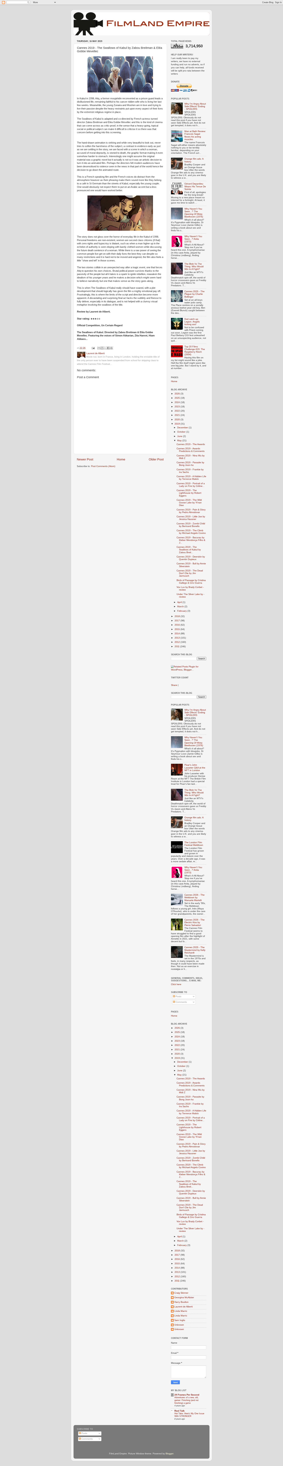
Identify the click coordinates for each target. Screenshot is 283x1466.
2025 (177, 398)
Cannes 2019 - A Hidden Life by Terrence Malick (191, 477)
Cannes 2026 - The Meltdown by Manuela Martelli (194, 897)
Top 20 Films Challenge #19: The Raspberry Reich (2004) (194, 350)
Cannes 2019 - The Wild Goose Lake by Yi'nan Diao (189, 502)
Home (121, 459)
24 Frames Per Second (186, 1395)
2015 (177, 629)
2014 (177, 633)
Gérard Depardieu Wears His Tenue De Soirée (195, 186)
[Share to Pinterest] (111, 348)
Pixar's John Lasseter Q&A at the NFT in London (194, 767)
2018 (177, 616)
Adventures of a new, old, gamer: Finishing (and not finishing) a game (186, 1400)
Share (174, 685)
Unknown (179, 1325)
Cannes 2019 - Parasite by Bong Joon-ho (190, 463)
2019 (177, 424)
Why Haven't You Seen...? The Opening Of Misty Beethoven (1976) (193, 213)
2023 (177, 406)
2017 (177, 620)
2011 (177, 646)
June (180, 436)
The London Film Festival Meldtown (193, 843)
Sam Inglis (179, 1320)
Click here (176, 984)
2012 (177, 642)
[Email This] (99, 348)
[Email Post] (93, 348)
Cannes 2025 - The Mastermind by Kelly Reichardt (194, 950)
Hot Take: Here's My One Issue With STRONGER (189, 1414)
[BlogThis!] (102, 348)
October (181, 432)
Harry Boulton (181, 1302)
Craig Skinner (181, 1293)
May (179, 440)
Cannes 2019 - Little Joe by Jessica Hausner (191, 517)
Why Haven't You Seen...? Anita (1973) (193, 239)
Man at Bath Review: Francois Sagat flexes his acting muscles (195, 135)
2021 (177, 415)
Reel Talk (179, 1411)
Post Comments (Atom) (103, 466)
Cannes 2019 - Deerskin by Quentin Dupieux (191, 558)
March (180, 606)
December (183, 427)
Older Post (156, 459)
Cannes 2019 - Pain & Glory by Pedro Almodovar (191, 511)
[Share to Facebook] (108, 348)
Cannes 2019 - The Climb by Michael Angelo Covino (191, 531)
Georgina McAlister (184, 1297)
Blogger (169, 1453)
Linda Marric (180, 1311)
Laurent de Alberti (183, 1306)
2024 (177, 402)
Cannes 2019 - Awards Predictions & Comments (191, 449)
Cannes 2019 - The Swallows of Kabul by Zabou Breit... (189, 549)
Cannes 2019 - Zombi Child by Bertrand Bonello (191, 524)
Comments (181, 1002)
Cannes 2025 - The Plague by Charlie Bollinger (194, 294)
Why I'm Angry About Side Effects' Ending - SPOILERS (195, 106)
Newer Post (85, 459)
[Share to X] (105, 348)
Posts (178, 996)
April (179, 602)
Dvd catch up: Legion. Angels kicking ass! (192, 322)
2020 (177, 419)
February (182, 611)
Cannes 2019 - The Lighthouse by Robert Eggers (189, 493)
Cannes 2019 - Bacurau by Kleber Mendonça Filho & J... (191, 540)
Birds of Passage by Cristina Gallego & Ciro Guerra (191, 581)
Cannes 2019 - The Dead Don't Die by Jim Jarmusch (190, 573)
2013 (177, 638)
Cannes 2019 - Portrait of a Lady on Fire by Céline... (191, 484)
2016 (177, 625)
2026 (177, 393)
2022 (177, 411)
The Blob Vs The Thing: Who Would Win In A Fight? (194, 266)
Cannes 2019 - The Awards (191, 444)
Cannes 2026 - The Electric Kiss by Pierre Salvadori (194, 922)
